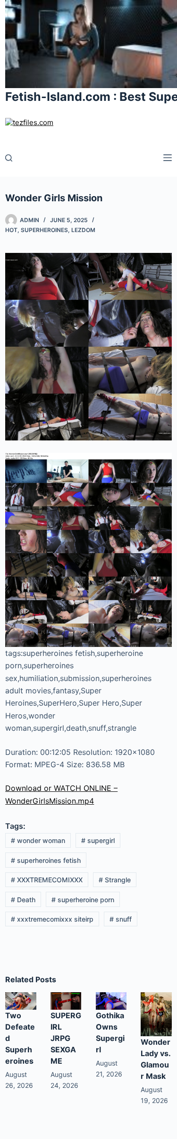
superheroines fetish (46, 860)
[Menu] (167, 157)
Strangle (115, 880)
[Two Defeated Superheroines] (20, 1000)
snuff (121, 919)
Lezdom (83, 229)
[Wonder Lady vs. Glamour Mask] (156, 1013)
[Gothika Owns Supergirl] (111, 1000)
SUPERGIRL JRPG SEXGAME (66, 1038)
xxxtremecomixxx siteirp (52, 919)
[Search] (8, 157)
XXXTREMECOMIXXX (47, 880)
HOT (11, 229)
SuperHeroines (44, 229)
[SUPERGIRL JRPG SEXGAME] (66, 1000)
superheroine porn (82, 900)
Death (23, 900)
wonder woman (38, 840)
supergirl (98, 840)
